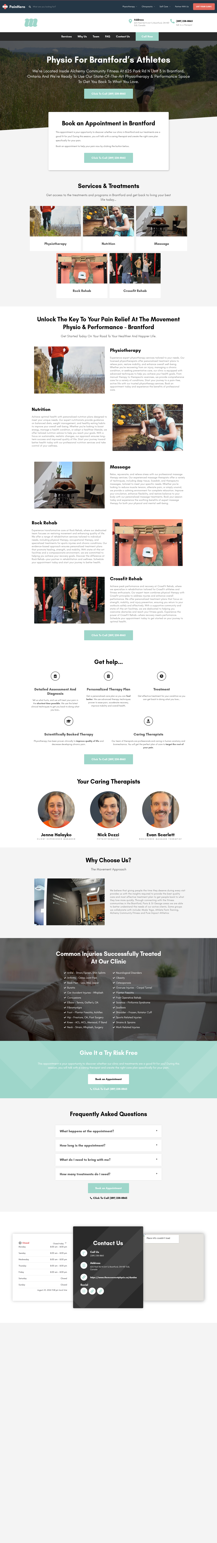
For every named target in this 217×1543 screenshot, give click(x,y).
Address (139, 19)
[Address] (130, 21)
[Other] (92, 1291)
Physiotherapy (129, 6)
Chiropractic (147, 6)
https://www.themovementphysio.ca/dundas (113, 1277)
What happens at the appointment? (87, 1131)
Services (66, 36)
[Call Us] (83, 1253)
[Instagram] (83, 1291)
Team (96, 36)
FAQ (107, 36)
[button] (108, 1131)
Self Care (164, 6)
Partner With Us (182, 6)
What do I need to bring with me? (85, 1160)
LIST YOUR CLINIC (204, 6)
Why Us (82, 36)
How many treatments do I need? (85, 1174)
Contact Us (123, 36)
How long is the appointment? (82, 1145)
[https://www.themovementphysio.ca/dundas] (83, 1277)
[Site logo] (14, 6)
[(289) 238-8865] (172, 21)
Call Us (94, 1252)
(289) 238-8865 (184, 21)
